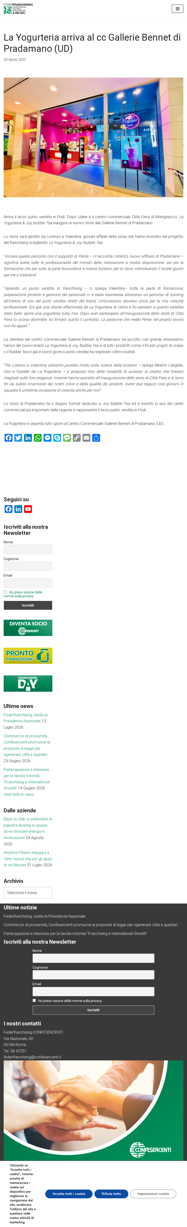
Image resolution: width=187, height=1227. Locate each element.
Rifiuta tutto (111, 1193)
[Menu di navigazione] (177, 9)
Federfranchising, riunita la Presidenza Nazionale (44, 916)
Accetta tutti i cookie (69, 1193)
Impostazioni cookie (153, 1193)
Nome (8, 542)
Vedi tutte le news (19, 794)
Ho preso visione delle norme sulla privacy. (23, 594)
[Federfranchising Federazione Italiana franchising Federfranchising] (18, 8)
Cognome (11, 559)
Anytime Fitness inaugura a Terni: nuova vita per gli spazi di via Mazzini (28, 858)
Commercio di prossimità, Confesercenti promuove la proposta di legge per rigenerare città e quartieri (91, 924)
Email (8, 575)
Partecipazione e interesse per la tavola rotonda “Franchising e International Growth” (75, 933)
